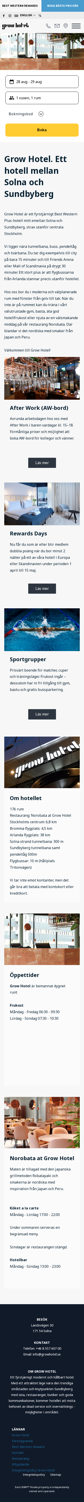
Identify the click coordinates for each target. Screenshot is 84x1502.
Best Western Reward (28, 1447)
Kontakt (18, 1452)
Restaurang (20, 1458)
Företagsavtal (22, 1441)
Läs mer (42, 462)
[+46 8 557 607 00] (48, 26)
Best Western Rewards (20, 5)
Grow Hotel (20, 1435)
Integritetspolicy (34, 1475)
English (26, 15)
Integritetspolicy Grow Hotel (33, 1470)
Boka (42, 130)
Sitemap (55, 1475)
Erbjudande (21, 1464)
